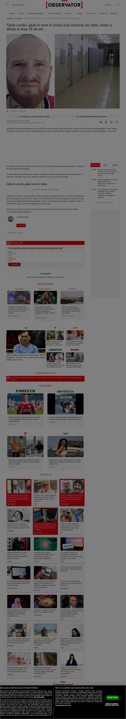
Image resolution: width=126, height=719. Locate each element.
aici (24, 709)
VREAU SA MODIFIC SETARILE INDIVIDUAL (112, 704)
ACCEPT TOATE (113, 697)
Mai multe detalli (39, 697)
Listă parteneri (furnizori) (63, 705)
